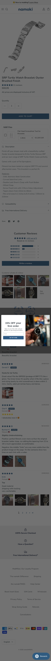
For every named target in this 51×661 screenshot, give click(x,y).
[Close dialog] (48, 316)
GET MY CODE (13, 337)
